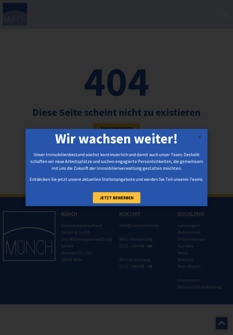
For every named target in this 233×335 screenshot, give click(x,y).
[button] (199, 137)
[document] (116, 167)
